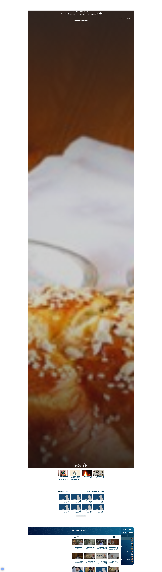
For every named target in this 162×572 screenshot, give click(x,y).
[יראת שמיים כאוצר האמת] (89, 545)
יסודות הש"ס (105, 546)
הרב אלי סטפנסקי (81, 562)
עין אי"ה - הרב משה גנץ (115, 560)
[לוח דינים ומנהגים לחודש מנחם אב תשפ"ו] (87, 499)
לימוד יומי (100, 14)
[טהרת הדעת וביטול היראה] (113, 559)
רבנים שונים (102, 502)
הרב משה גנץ (116, 564)
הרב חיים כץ (93, 564)
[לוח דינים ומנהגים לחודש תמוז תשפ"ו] (76, 499)
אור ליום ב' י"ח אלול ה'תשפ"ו (93, 14)
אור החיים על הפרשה (92, 560)
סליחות (82, 546)
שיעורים (130, 532)
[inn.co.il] (68, 13)
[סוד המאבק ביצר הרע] (89, 559)
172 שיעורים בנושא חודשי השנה (81, 515)
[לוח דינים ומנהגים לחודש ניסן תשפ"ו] (87, 509)
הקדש (66, 14)
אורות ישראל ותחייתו (92, 546)
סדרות (124, 532)
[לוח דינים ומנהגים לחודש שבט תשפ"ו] (64, 509)
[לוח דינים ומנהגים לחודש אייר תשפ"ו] (98, 509)
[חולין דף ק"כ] (77, 558)
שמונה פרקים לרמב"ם (104, 560)
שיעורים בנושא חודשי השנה (95, 491)
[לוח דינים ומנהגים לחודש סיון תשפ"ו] (64, 499)
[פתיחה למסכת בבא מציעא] (101, 545)
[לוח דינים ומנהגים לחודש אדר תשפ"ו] (76, 509)
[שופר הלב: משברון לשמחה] (77, 545)
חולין (82, 560)
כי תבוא (117, 546)
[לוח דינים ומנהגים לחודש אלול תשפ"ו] (98, 499)
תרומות (74, 13)
